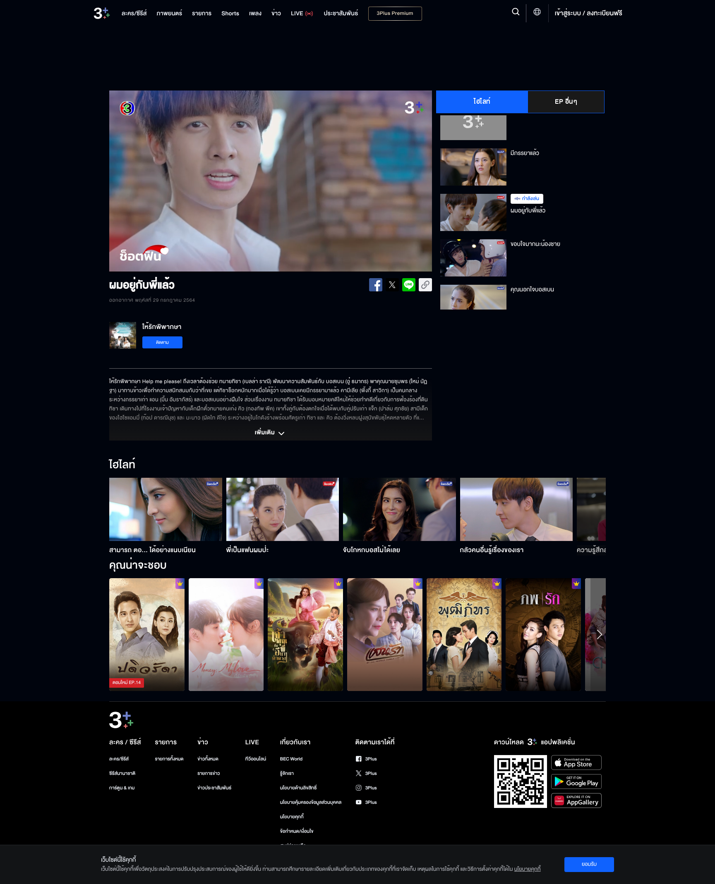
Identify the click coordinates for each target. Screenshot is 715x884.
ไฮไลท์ (482, 101)
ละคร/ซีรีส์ (119, 759)
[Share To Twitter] (392, 284)
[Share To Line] (408, 284)
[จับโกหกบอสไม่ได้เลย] (399, 509)
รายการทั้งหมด (169, 759)
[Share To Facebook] (375, 284)
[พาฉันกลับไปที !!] (543, 634)
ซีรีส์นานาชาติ (122, 773)
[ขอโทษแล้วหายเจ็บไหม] (384, 634)
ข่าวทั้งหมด (207, 759)
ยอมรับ (589, 864)
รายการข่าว (208, 773)
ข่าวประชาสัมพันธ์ (214, 788)
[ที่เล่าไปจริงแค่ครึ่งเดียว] (147, 634)
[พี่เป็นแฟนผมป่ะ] (282, 509)
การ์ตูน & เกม (122, 788)
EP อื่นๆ (566, 101)
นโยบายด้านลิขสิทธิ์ (298, 788)
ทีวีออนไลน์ (255, 759)
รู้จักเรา (287, 773)
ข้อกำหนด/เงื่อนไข (297, 831)
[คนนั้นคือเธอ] (464, 634)
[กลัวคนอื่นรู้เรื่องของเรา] (516, 509)
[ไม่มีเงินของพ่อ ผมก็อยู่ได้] (226, 634)
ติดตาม (162, 342)
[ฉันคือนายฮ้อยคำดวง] (305, 634)
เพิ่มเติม (265, 433)
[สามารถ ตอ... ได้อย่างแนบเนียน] (165, 509)
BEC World (291, 759)
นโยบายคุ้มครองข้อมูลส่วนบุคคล (311, 802)
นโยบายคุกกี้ (292, 817)
